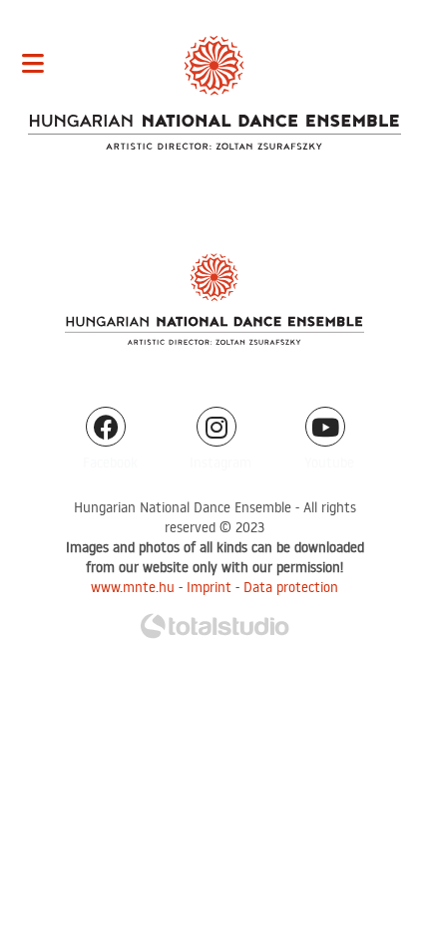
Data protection (290, 587)
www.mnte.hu (133, 587)
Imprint (209, 587)
